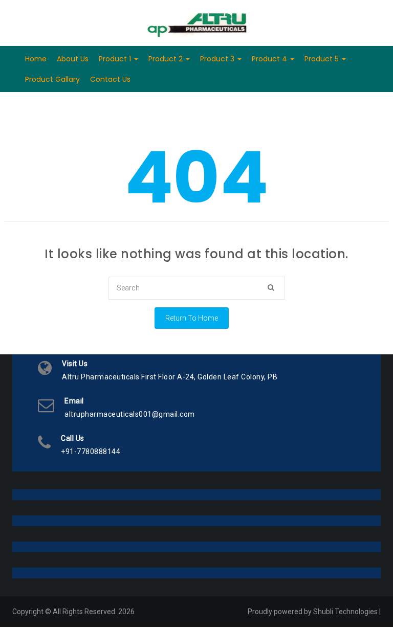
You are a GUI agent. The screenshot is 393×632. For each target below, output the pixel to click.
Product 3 (218, 59)
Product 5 (322, 59)
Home (36, 59)
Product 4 (270, 59)
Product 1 (116, 59)
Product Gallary (52, 79)
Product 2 (166, 59)
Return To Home (191, 318)
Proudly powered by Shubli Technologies (313, 611)
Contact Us (110, 79)
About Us (73, 59)
